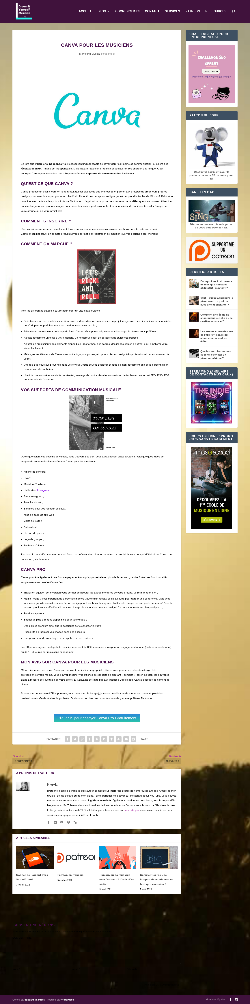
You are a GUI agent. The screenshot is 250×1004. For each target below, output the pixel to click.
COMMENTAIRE (21, 937)
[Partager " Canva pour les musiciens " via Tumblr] (89, 739)
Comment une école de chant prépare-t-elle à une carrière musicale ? (216, 318)
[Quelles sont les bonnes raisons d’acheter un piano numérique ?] (194, 353)
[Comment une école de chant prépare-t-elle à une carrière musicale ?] (194, 317)
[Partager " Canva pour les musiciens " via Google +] (82, 739)
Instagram (43, 490)
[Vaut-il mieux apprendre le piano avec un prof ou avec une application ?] (194, 300)
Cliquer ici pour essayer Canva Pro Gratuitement (96, 718)
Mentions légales (215, 999)
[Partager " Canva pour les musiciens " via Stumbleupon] (118, 739)
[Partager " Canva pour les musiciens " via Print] (133, 739)
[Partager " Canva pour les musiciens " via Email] (126, 739)
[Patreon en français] (76, 857)
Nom (16, 969)
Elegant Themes (34, 999)
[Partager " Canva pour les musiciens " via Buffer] (111, 739)
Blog (102, 11)
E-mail (75, 969)
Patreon (193, 11)
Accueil (85, 11)
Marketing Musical (89, 53)
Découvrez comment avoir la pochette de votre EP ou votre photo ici (211, 175)
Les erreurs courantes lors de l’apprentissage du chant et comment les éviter (216, 336)
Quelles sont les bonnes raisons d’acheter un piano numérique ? (215, 354)
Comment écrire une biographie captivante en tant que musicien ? (156, 879)
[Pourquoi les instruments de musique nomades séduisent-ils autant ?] (194, 283)
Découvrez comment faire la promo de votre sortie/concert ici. (211, 226)
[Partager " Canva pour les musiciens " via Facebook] (67, 739)
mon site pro (131, 810)
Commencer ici (127, 11)
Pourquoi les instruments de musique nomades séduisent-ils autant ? (216, 284)
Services (172, 11)
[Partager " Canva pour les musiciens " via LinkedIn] (104, 739)
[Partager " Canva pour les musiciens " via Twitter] (75, 739)
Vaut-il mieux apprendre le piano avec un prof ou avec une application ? (216, 301)
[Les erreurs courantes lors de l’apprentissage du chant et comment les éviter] (194, 333)
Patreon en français (70, 874)
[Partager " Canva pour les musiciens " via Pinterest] (96, 739)
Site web (132, 969)
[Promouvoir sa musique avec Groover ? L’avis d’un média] (117, 857)
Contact (152, 11)
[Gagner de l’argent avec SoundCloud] (35, 857)
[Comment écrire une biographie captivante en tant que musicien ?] (159, 857)
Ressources (215, 11)
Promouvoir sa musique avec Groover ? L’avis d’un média (117, 879)
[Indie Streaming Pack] (211, 403)
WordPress (67, 999)
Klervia (52, 784)
